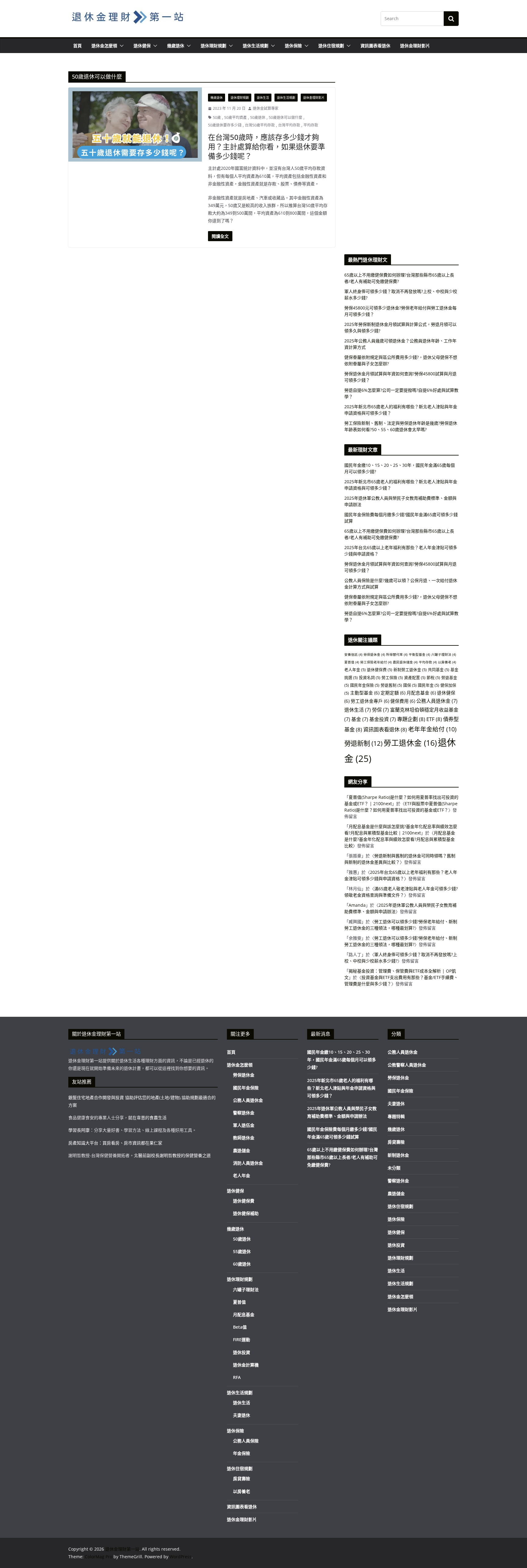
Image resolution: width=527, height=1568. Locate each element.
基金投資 (382, 719)
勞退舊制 (391, 685)
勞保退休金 (374, 654)
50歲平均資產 (235, 117)
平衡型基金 (419, 654)
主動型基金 (364, 693)
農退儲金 (241, 1150)
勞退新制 (363, 743)
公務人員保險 (246, 1441)
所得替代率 (396, 654)
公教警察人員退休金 (407, 1065)
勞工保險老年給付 (376, 662)
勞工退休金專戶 (370, 701)
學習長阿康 (79, 1130)
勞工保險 (392, 677)
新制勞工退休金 (410, 669)
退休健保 (142, 45)
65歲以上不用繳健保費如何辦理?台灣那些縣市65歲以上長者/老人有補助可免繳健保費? (342, 1157)
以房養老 (447, 662)
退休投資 (241, 1352)
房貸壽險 (241, 1478)
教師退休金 (243, 1138)
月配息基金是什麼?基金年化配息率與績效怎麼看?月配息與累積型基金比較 (399, 839)
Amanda (357, 905)
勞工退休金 (410, 743)
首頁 (77, 45)
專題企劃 (411, 719)
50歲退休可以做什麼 (285, 117)
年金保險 (241, 1453)
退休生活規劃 (255, 45)
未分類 (394, 1168)
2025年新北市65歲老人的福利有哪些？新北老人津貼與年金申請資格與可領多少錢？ (341, 1087)
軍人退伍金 (243, 1125)
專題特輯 (396, 1116)
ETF (434, 719)
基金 (359, 719)
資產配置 (414, 677)
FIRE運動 (241, 1339)
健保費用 (402, 701)
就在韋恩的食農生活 (147, 1117)
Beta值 (240, 1327)
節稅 (433, 677)
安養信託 (353, 654)
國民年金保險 (364, 685)
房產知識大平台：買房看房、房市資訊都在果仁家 (115, 1143)
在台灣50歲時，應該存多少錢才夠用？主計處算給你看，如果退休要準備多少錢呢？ (266, 146)
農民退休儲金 (405, 662)
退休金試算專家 (265, 108)
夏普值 (351, 662)
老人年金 (355, 669)
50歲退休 (257, 117)
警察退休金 (243, 1113)
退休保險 (293, 45)
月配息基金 (421, 693)
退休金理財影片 (415, 45)
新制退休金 (398, 1155)
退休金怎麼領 (104, 45)
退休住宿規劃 (331, 45)
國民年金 (428, 685)
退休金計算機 (246, 1365)
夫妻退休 (241, 1415)
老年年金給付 (432, 729)
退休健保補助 (246, 1213)
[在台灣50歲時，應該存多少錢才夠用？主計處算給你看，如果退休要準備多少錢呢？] (135, 125)
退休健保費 (379, 669)
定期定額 (393, 693)
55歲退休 (242, 1251)
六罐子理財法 (443, 654)
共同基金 (438, 669)
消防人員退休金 (248, 1163)
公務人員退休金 (436, 701)
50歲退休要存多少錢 (225, 125)
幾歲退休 (175, 45)
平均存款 (310, 125)
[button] (120, 45)
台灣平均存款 (289, 125)
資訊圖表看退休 (375, 45)
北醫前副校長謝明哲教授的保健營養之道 (172, 1155)
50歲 (217, 117)
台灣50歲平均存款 (260, 125)
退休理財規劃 (213, 45)
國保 (410, 685)
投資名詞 (369, 677)
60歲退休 (242, 1264)
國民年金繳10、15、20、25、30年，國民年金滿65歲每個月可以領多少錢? (341, 1059)
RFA (237, 1377)
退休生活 (263, 97)
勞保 (380, 709)
